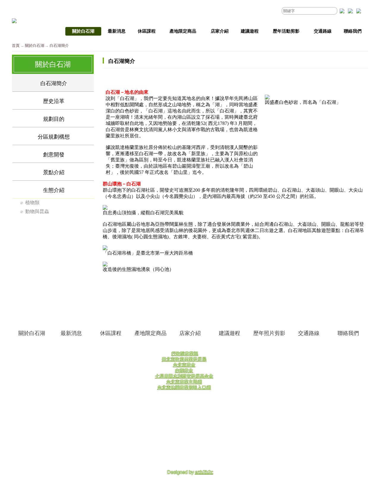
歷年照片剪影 (269, 333)
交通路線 (308, 333)
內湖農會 (184, 370)
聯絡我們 (348, 333)
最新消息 (71, 333)
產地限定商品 (150, 333)
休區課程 (110, 333)
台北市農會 (184, 364)
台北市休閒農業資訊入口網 (184, 387)
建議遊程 (229, 333)
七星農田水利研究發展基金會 (184, 376)
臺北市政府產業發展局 (184, 359)
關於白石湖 (34, 45)
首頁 (16, 45)
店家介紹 (190, 333)
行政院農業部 (184, 353)
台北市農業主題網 (184, 381)
